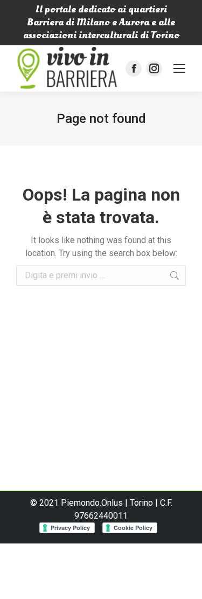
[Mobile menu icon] (179, 68)
